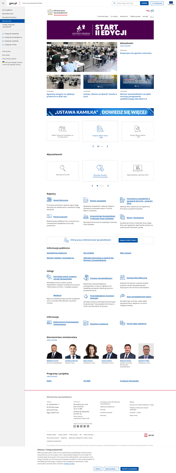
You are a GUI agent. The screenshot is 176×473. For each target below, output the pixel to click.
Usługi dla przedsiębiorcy (13, 37)
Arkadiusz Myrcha (71, 361)
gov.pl (151, 437)
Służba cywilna (62, 435)
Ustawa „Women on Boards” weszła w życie (100, 95)
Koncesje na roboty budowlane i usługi (142, 405)
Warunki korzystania (53, 438)
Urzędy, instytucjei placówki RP (8, 26)
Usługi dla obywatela (11, 34)
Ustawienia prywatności (54, 441)
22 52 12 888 (78, 409)
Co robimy (114, 16)
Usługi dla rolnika (10, 45)
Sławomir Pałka (143, 361)
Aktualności (124, 16)
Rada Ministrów (7, 14)
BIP (81, 435)
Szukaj (144, 3)
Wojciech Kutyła (125, 361)
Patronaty (103, 415)
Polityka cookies (51, 435)
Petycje (132, 402)
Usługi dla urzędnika (11, 41)
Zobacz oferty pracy (128, 240)
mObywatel (158, 3)
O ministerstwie (102, 16)
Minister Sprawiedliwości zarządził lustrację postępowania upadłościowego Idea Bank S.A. (135, 96)
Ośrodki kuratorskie (106, 412)
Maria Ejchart (88, 361)
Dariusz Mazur (107, 361)
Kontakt (145, 16)
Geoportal (64, 438)
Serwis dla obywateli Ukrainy (12, 63)
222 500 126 (78, 414)
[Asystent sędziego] (100, 30)
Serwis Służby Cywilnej (9, 59)
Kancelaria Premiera (9, 17)
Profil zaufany (6, 51)
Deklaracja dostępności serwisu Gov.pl (80, 438)
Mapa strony (133, 415)
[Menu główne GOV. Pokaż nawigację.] (3, 3)
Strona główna (9, 10)
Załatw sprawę (135, 16)
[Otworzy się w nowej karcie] (75, 426)
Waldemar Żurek (52, 361)
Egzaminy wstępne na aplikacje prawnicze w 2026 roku (61, 95)
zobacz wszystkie (125, 46)
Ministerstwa (6, 21)
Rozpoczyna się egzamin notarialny (136, 53)
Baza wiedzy (6, 55)
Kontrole (103, 409)
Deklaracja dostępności (107, 407)
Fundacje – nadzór (135, 412)
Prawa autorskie (88, 435)
